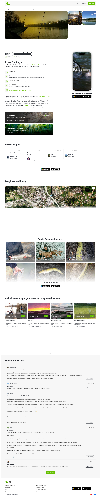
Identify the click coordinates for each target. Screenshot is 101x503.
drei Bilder (21, 98)
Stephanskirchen (36, 65)
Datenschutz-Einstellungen (11, 494)
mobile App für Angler (43, 96)
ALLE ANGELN (27, 105)
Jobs (6, 491)
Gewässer (83, 3)
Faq (37, 491)
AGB (6, 489)
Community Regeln (40, 487)
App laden (91, 3)
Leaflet (46, 207)
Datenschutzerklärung (10, 485)
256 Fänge (14, 98)
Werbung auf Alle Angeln (41, 485)
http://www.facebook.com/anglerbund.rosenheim (20, 90)
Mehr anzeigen (50, 472)
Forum (76, 3)
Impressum (7, 487)
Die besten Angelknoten (41, 489)
